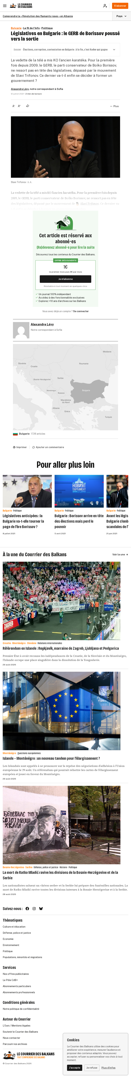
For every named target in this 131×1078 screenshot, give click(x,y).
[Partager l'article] (27, 105)
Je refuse (91, 1067)
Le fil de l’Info (31, 28)
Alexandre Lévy (20, 89)
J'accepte (74, 1067)
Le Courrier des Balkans (25, 6)
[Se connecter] (106, 6)
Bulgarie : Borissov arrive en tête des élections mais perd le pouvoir (79, 521)
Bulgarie (16, 28)
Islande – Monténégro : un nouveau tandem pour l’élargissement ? (51, 758)
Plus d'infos (108, 1067)
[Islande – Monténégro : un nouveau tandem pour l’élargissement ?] (61, 711)
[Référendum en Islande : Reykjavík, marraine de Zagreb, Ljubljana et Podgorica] (61, 601)
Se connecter (81, 311)
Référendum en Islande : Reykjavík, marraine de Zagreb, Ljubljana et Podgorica (61, 648)
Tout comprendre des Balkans (31, 1057)
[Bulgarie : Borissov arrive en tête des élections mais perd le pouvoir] (79, 491)
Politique (47, 28)
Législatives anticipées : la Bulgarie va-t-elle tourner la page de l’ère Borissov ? (23, 521)
